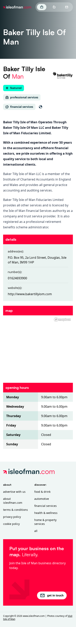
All (35, 531)
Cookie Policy (11, 524)
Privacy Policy (12, 517)
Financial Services (45, 506)
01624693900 (17, 278)
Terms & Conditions (15, 510)
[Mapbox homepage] (62, 319)
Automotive (41, 499)
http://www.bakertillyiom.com (30, 294)
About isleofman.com (12, 501)
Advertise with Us (14, 492)
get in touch (55, 595)
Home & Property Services (45, 522)
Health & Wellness (45, 513)
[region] (38, 346)
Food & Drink (42, 492)
